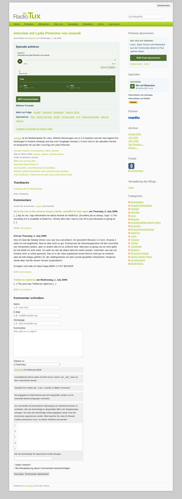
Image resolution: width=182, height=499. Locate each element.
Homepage (19, 320)
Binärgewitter (137, 202)
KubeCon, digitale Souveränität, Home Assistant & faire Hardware (41, 171)
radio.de (105, 117)
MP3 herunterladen (28, 99)
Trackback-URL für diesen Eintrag (28, 189)
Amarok (17, 138)
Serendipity (29, 486)
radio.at (19, 121)
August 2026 (134, 134)
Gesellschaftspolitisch (141, 205)
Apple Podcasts (44, 117)
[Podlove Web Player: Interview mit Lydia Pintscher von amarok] (66, 72)
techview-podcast (56, 154)
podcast (36, 154)
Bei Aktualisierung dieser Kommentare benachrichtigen (42, 468)
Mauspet (135, 219)
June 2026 (133, 141)
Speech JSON (72, 112)
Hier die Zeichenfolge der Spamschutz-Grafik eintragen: (37, 454)
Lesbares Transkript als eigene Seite (34, 129)
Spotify (56, 117)
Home (17, 24)
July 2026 (133, 137)
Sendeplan (73, 24)
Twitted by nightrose (25, 280)
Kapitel (37, 112)
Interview (17, 151)
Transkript (47, 112)
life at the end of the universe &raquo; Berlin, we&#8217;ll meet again (51, 211)
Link (21, 228)
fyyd (78, 117)
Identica (55, 151)
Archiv (101, 24)
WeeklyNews (137, 263)
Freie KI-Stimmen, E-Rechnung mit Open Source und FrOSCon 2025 (43, 174)
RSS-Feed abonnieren (148, 57)
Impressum (114, 24)
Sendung (135, 250)
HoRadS (135, 209)
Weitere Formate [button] (25, 105)
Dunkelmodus (163, 5)
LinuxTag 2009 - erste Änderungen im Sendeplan (34, 168)
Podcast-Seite (136, 64)
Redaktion (88, 24)
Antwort (28, 228)
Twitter (47, 151)
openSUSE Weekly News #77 (26, 164)
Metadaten (58, 112)
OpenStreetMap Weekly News (146, 222)
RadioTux (32, 38)
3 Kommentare (37, 151)
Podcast (25, 151)
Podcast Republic (90, 117)
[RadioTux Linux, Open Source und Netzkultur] (13, 10)
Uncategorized (138, 260)
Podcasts (29, 24)
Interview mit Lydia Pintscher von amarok (47, 33)
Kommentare (137, 170)
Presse (134, 243)
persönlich (136, 226)
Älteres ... (133, 148)
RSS (33, 117)
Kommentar (19, 328)
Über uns (58, 24)
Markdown (18, 370)
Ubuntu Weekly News (141, 256)
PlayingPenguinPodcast (142, 229)
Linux (133, 215)
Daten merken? (23, 464)
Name (17, 304)
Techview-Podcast (140, 253)
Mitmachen (43, 24)
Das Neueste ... (136, 144)
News (134, 236)
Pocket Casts (68, 117)
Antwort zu (19, 361)
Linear (38, 206)
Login (131, 187)
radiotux (44, 154)
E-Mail (17, 312)
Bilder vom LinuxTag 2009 (24, 161)
